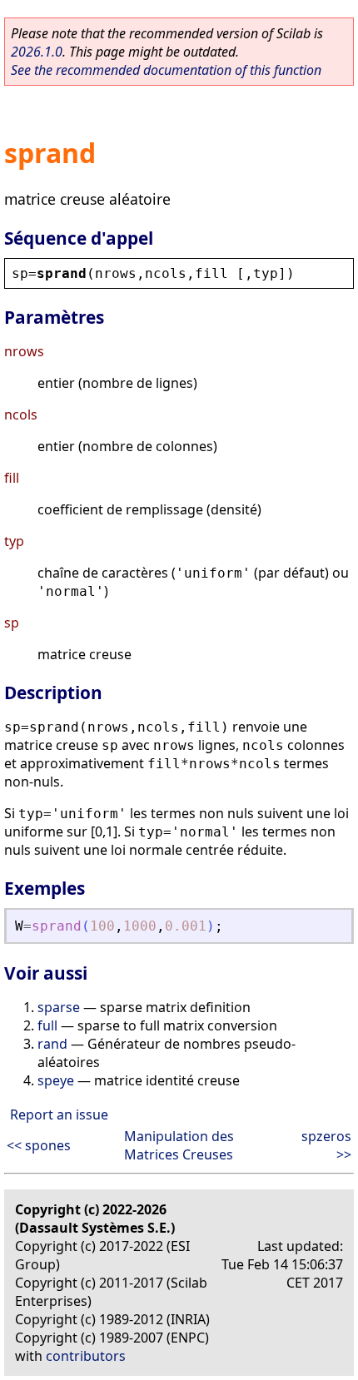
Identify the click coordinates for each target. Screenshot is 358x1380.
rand (52, 1044)
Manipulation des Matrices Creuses (179, 1145)
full (47, 1025)
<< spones (39, 1145)
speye (55, 1080)
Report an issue (59, 1114)
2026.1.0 (36, 51)
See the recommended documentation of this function (166, 70)
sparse (58, 1007)
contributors (86, 1356)
